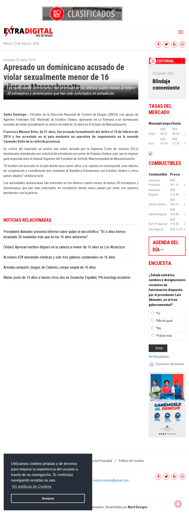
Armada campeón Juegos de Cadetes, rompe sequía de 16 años (49, 267)
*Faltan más (164, 336)
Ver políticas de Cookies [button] (31, 486)
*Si (158, 313)
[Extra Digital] (28, 31)
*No (158, 328)
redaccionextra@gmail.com (111, 480)
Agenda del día (166, 246)
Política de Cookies (131, 461)
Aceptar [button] (48, 498)
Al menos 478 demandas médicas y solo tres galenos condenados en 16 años (59, 257)
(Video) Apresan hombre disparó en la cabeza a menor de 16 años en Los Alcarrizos (64, 247)
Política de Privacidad (98, 461)
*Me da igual (164, 321)
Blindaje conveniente (166, 84)
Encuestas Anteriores (170, 364)
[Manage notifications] (178, 504)
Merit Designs (138, 507)
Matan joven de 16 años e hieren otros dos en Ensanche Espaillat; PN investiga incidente (66, 277)
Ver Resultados (159, 357)
